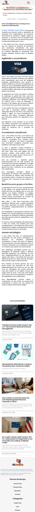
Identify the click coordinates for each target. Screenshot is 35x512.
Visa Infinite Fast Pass (13, 30)
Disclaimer (17, 491)
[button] (28, 2)
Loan (17, 506)
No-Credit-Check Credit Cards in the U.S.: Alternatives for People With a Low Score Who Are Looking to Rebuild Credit (17, 440)
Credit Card (17, 503)
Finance (17, 510)
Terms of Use (18, 483)
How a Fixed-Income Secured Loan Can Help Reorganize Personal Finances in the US (15, 400)
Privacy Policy (17, 487)
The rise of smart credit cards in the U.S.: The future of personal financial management (17, 327)
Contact (17, 494)
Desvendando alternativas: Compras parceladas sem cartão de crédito (17, 365)
